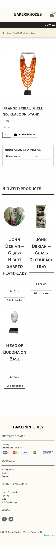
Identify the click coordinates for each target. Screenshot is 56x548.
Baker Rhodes (28, 14)
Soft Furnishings (9, 502)
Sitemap (5, 476)
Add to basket (27, 134)
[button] (48, 25)
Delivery (5, 444)
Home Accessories (10, 492)
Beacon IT (51, 535)
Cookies (5, 473)
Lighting (5, 495)
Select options (15, 386)
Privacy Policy (7, 469)
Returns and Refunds (11, 447)
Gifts (3, 499)
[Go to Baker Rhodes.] (3, 33)
